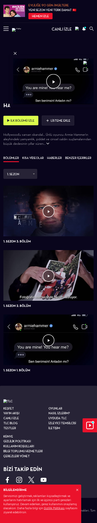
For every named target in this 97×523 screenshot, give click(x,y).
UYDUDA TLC (57, 418)
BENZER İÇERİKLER (78, 158)
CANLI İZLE (62, 29)
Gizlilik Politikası (54, 508)
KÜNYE (8, 436)
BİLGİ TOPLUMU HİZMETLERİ (23, 451)
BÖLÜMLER (11, 158)
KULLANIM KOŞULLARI (18, 446)
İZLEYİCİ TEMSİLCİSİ (62, 423)
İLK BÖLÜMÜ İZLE (23, 120)
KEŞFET (8, 408)
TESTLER (9, 428)
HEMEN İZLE (40, 16)
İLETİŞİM (54, 428)
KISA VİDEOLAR (33, 158)
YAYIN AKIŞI (11, 413)
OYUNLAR (55, 408)
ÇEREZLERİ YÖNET (16, 456)
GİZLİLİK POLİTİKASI (17, 441)
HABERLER (54, 158)
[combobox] (20, 174)
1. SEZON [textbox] (13, 174)
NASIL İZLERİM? (59, 413)
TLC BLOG (10, 423)
